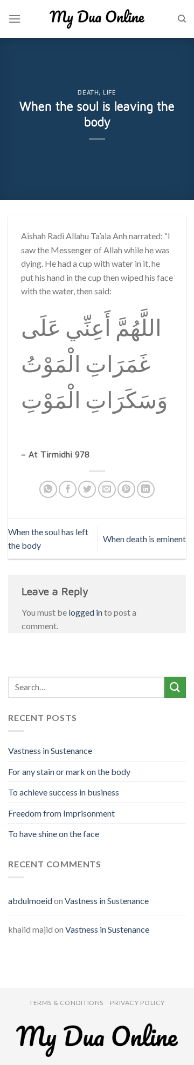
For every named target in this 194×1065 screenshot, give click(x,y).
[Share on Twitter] (87, 489)
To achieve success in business (63, 792)
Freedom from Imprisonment (61, 813)
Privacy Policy (137, 1003)
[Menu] (14, 18)
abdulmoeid (30, 900)
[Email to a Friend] (107, 489)
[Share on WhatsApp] (48, 489)
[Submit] (175, 687)
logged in (85, 612)
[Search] (182, 19)
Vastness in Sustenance (50, 750)
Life (109, 92)
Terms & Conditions (66, 1003)
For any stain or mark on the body (69, 771)
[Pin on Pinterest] (126, 489)
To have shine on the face (53, 833)
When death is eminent (144, 539)
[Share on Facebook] (68, 489)
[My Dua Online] (97, 19)
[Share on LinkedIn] (146, 489)
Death (88, 92)
